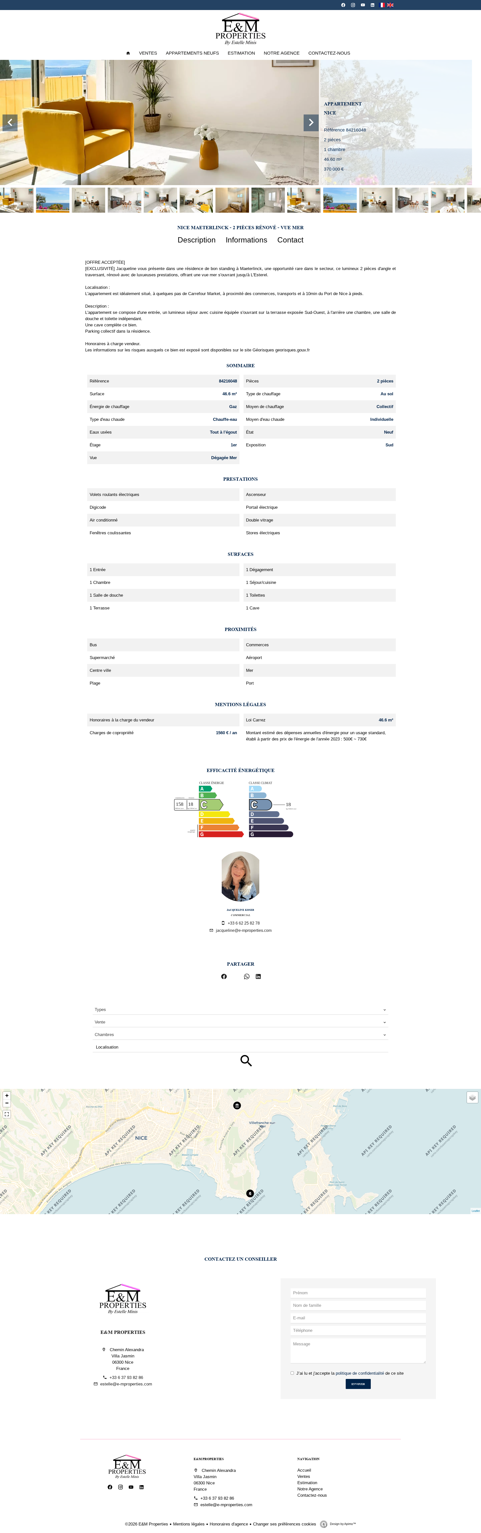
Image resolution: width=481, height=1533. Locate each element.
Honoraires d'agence (229, 1524)
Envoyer (358, 1384)
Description (197, 240)
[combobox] (240, 1010)
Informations (246, 240)
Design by (342, 1524)
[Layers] (472, 1097)
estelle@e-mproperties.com (126, 1384)
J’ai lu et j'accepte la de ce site (350, 1373)
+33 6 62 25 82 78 (244, 923)
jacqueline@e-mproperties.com (244, 930)
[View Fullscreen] (7, 1114)
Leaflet (476, 1210)
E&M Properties (122, 1331)
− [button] (7, 1103)
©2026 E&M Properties (146, 1524)
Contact (290, 240)
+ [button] (7, 1095)
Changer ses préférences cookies (284, 1524)
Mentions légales (189, 1524)
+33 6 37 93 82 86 (126, 1377)
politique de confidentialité (360, 1373)
